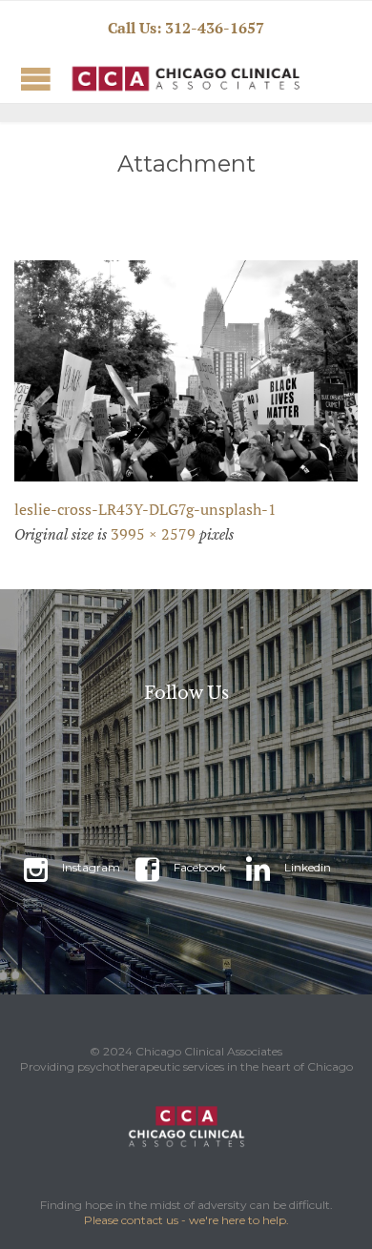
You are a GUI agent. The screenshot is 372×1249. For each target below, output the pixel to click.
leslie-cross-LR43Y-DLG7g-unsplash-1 (145, 509)
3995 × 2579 (153, 533)
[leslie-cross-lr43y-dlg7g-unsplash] (186, 370)
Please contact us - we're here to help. (186, 1220)
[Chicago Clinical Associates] (138, 78)
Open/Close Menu (36, 78)
